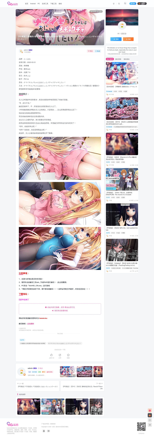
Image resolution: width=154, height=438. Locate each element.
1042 (35, 372)
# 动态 (118, 233)
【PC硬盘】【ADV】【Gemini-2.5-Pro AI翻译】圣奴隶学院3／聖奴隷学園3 (121, 158)
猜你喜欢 (127, 59)
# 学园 (123, 162)
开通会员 (142, 3)
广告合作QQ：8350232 (48, 424)
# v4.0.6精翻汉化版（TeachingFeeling (132, 268)
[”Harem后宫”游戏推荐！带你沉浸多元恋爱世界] (12, 424)
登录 (117, 39)
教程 (60, 3)
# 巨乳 (120, 91)
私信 (98, 51)
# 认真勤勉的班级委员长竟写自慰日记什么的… (126, 127)
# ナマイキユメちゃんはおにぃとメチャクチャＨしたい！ (65, 343)
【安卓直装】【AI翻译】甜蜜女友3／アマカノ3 (121, 86)
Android (33, 3)
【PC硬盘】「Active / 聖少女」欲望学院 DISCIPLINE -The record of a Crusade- (119, 193)
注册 (129, 39)
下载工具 (53, 3)
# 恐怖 (123, 197)
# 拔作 (118, 162)
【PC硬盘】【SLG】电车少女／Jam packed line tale (122, 229)
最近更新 (118, 59)
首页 (26, 3)
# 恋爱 (125, 91)
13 (44, 372)
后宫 (53, 426)
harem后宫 (60, 426)
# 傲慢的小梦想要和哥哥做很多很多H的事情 (33, 343)
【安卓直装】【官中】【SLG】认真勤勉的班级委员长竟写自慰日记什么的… (122, 123)
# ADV (115, 91)
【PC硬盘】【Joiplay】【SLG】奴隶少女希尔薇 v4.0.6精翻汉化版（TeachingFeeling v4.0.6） (121, 264)
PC (39, 3)
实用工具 (45, 3)
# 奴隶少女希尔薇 (115, 268)
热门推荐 (110, 59)
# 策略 (123, 233)
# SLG (113, 233)
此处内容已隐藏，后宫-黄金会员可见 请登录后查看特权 (61, 309)
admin (26, 50)
